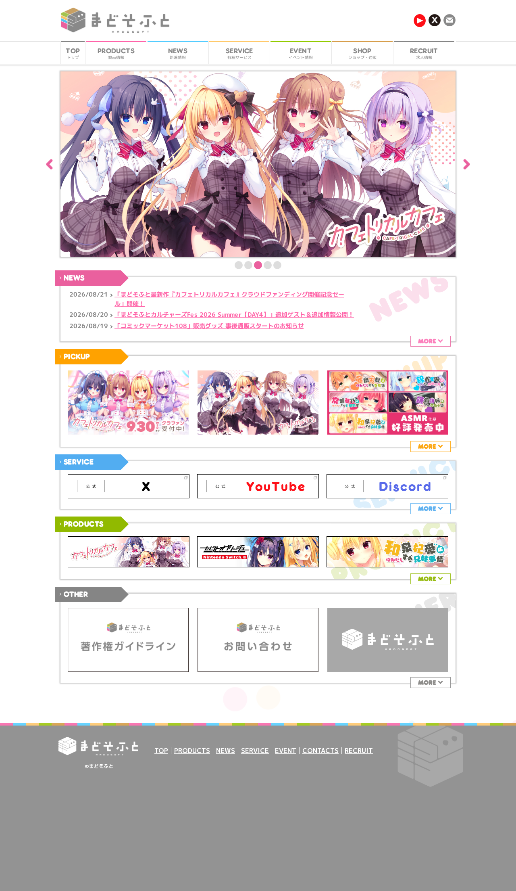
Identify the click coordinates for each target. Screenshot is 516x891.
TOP (161, 750)
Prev (49, 164)
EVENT (285, 750)
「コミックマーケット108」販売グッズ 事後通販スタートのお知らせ (209, 326)
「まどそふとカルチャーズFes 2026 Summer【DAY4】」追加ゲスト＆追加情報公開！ (234, 314)
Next (466, 164)
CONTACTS (320, 750)
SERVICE (255, 750)
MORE (427, 341)
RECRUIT (359, 750)
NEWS (225, 750)
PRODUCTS (192, 750)
